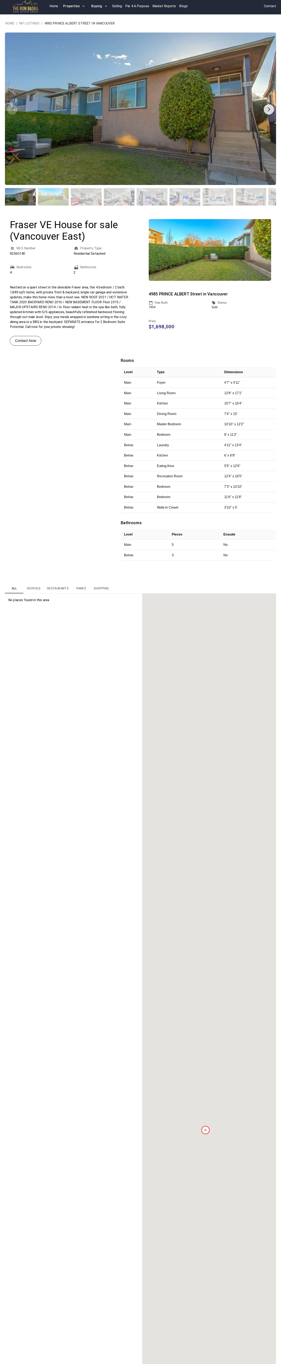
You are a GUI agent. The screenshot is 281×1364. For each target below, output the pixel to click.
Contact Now (25, 341)
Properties (71, 6)
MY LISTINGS (29, 23)
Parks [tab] (81, 588)
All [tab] (14, 588)
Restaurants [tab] (58, 588)
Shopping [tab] (101, 588)
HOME (9, 23)
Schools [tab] (34, 588)
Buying (96, 6)
